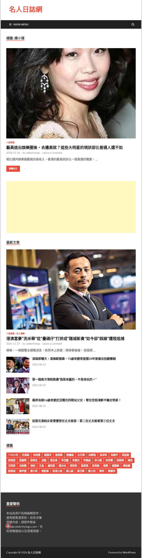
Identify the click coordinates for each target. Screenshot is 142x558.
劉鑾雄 (70, 454)
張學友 (34, 460)
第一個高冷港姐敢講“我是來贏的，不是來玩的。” (64, 379)
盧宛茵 (51, 465)
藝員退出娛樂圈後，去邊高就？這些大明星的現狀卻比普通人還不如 (64, 147)
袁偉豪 (95, 465)
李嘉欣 (76, 460)
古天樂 (81, 454)
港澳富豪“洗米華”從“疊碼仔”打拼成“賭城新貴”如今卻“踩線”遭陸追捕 (65, 338)
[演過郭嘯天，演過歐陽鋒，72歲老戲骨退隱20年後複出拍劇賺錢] (17, 371)
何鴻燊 (25, 454)
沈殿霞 (22, 465)
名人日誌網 (25, 9)
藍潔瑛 (84, 465)
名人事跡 (20, 334)
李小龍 (98, 460)
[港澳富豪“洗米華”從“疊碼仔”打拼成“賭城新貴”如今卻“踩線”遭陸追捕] (71, 330)
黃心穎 (69, 471)
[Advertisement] (71, 207)
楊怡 (130, 460)
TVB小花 (13, 454)
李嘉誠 (87, 460)
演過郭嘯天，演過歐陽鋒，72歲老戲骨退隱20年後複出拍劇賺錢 (74, 358)
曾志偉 (53, 460)
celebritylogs (33, 152)
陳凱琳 (45, 471)
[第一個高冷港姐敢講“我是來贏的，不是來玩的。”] (17, 392)
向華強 (92, 454)
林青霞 (109, 460)
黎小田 (91, 471)
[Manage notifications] (8, 526)
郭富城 (11, 471)
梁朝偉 (120, 460)
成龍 (43, 460)
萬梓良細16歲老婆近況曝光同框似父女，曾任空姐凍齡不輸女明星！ (76, 400)
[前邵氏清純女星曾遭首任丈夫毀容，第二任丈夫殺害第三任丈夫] (17, 433)
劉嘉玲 (47, 454)
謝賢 (105, 465)
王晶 (41, 465)
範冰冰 (62, 465)
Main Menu (21, 24)
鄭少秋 (34, 471)
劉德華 (58, 454)
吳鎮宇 (114, 454)
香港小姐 (57, 471)
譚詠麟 (126, 465)
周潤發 (11, 460)
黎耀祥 (111, 471)
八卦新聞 (10, 142)
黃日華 (80, 471)
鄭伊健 (22, 471)
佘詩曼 (36, 454)
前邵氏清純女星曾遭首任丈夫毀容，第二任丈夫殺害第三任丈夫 (73, 420)
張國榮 (22, 460)
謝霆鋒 (115, 465)
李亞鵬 (64, 460)
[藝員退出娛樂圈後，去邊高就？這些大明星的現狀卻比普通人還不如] (71, 95)
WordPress (129, 552)
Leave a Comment (52, 152)
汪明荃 (11, 465)
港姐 (32, 465)
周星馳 (125, 454)
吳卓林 (103, 454)
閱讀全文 (13, 169)
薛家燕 (73, 465)
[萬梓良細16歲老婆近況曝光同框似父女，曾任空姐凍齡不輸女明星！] (17, 413)
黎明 (101, 471)
